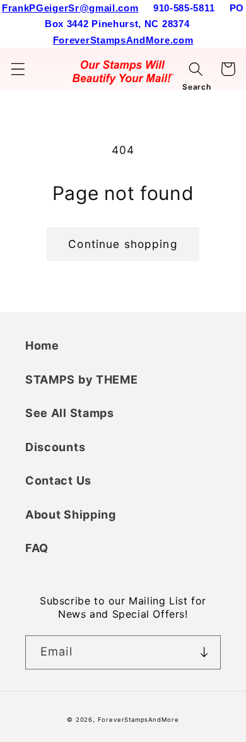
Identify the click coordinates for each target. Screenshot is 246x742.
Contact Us (58, 480)
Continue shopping (123, 243)
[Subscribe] (204, 652)
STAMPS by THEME (81, 379)
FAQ (37, 548)
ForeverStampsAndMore (138, 719)
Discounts (55, 447)
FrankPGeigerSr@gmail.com (70, 8)
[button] (18, 69)
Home (42, 345)
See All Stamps (69, 413)
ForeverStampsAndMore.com (123, 40)
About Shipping (70, 514)
